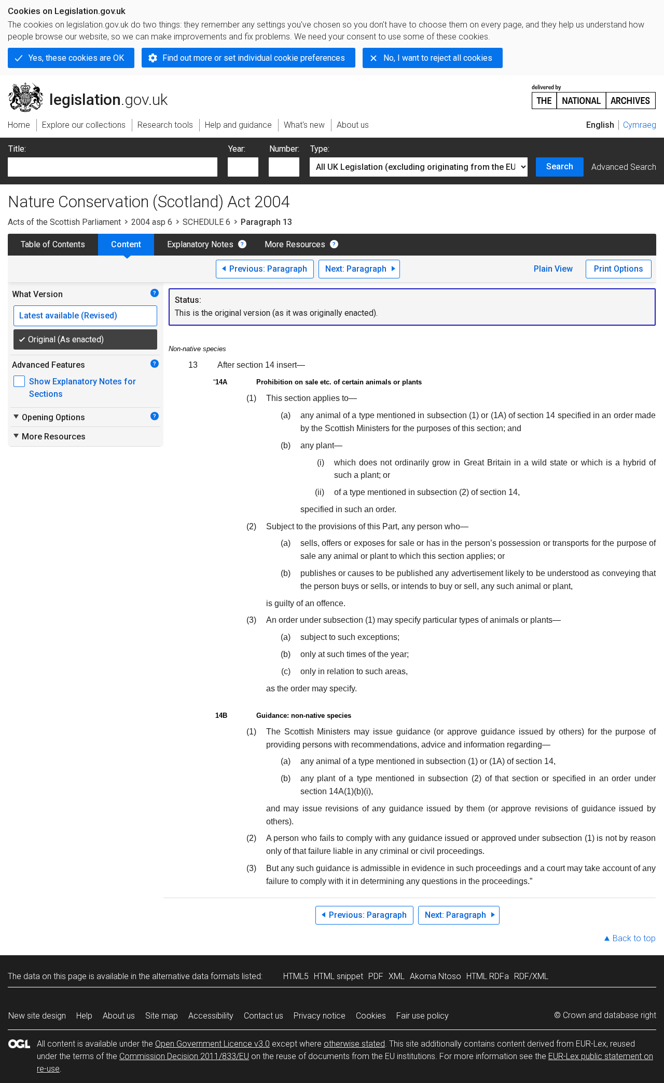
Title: (17, 149)
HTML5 (296, 976)
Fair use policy (422, 1016)
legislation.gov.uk (93, 87)
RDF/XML (531, 976)
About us (119, 1016)
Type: (319, 149)
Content (126, 244)
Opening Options (48, 417)
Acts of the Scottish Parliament (64, 222)
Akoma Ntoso (435, 976)
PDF (375, 976)
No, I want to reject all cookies (437, 58)
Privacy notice (319, 1016)
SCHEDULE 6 (206, 222)
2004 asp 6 (151, 222)
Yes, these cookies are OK (76, 58)
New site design (37, 1016)
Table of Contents (53, 244)
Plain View (553, 269)
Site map (161, 1016)
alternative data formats (196, 976)
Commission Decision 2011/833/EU (184, 1056)
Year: (236, 149)
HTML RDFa (487, 976)
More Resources (295, 244)
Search (559, 166)
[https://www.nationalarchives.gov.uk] (594, 92)
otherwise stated (354, 1044)
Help (84, 1016)
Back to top (634, 938)
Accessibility (210, 1016)
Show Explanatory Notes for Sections (82, 388)
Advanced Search (623, 167)
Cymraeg (639, 125)
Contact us (263, 1016)
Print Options (618, 269)
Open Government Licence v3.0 (212, 1044)
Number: (284, 149)
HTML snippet (338, 976)
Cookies (371, 1016)
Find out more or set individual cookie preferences (253, 58)
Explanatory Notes (200, 244)
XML (397, 976)
